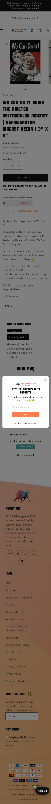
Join (25, 414)
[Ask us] (42, 791)
